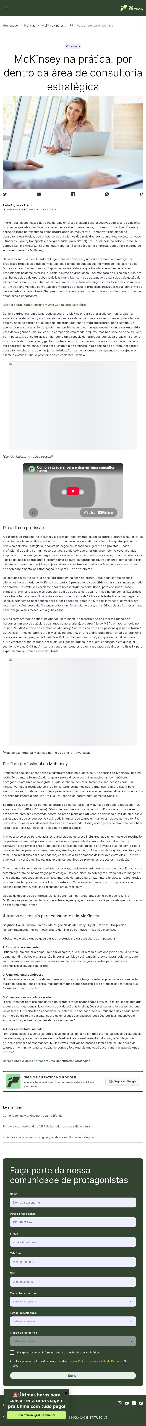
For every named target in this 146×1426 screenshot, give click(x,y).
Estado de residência (23, 1312)
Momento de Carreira (23, 1293)
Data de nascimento (22, 1213)
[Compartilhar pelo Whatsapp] (107, 194)
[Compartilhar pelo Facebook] (73, 194)
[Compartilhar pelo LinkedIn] (39, 194)
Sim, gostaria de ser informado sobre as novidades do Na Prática (57, 1352)
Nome (13, 1193)
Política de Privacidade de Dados (98, 1361)
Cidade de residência (23, 1332)
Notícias (29, 25)
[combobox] (13, 1301)
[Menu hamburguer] (7, 8)
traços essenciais (23, 916)
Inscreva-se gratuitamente (37, 1415)
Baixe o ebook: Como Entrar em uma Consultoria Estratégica (45, 305)
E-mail (14, 1233)
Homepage (10, 25)
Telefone (16, 1253)
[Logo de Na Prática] (132, 8)
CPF (12, 1273)
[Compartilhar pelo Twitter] (5, 194)
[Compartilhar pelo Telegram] (141, 194)
